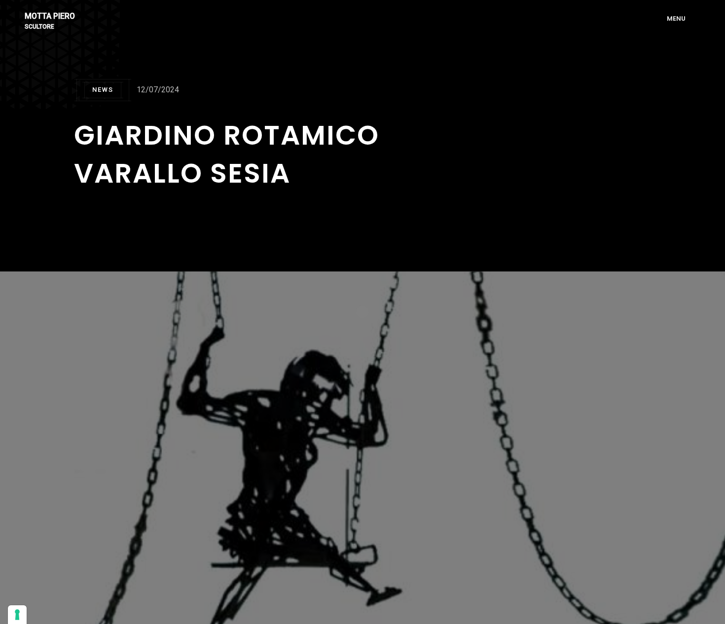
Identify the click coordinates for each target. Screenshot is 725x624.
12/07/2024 (158, 89)
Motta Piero (50, 16)
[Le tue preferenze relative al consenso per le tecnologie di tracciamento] (17, 614)
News (102, 89)
